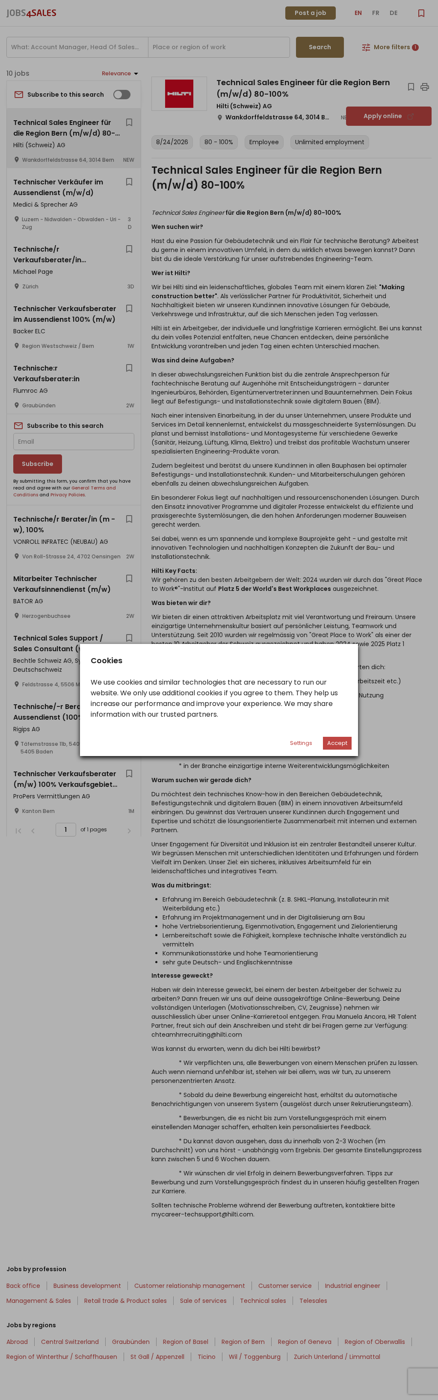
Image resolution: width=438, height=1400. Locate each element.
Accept (337, 743)
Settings (301, 743)
